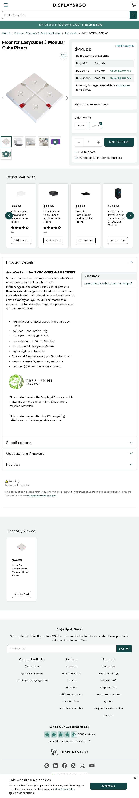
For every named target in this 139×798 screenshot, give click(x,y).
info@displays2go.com (34, 680)
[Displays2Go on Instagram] (73, 765)
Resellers (71, 687)
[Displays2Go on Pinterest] (46, 765)
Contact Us (108, 666)
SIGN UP (124, 648)
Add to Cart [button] (21, 240)
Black (81, 125)
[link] (6, 33)
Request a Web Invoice (108, 708)
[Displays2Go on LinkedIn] (55, 765)
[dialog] (69, 786)
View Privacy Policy (65, 789)
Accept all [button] (108, 786)
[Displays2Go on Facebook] (64, 765)
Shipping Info (108, 687)
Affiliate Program (71, 694)
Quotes (108, 701)
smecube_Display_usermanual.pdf (108, 283)
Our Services (71, 701)
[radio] (6, 141)
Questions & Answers (25, 453)
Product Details (20, 262)
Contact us (123, 85)
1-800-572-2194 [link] (34, 673)
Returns (109, 715)
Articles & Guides (71, 708)
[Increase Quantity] (98, 142)
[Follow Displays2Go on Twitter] (82, 765)
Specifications (18, 442)
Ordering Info (108, 680)
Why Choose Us (71, 673)
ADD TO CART (119, 142)
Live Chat (34, 666)
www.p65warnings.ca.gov (41, 495)
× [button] (135, 778)
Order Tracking (108, 673)
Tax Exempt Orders (109, 694)
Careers (71, 680)
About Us (71, 666)
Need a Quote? (124, 45)
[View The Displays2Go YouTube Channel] (92, 765)
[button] (133, 15)
